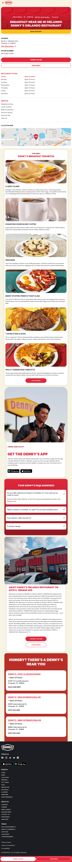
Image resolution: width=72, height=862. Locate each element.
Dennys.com (11, 501)
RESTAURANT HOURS (9, 74)
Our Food (4, 831)
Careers (4, 807)
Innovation (5, 787)
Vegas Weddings (6, 797)
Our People (5, 834)
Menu (3, 775)
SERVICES (4, 101)
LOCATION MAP (7, 125)
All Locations (17, 17)
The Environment (7, 836)
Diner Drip (4, 794)
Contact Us (5, 814)
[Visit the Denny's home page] (7, 747)
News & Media (6, 809)
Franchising (5, 817)
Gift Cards (5, 782)
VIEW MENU (36, 66)
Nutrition (4, 789)
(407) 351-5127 (14, 733)
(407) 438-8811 (14, 687)
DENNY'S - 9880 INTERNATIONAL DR (24, 720)
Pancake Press (6, 812)
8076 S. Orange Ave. (42, 17)
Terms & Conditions (8, 845)
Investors (4, 819)
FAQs (3, 784)
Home (3, 772)
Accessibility (5, 848)
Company (4, 804)
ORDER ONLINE (36, 60)
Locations (5, 777)
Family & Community (8, 829)
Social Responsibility (8, 827)
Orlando (30, 17)
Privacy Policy (6, 842)
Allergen (4, 792)
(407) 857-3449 (7, 54)
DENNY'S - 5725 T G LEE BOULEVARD (24, 674)
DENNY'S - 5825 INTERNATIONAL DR (24, 697)
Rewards (4, 780)
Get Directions (7, 46)
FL (24, 17)
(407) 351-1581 (14, 710)
